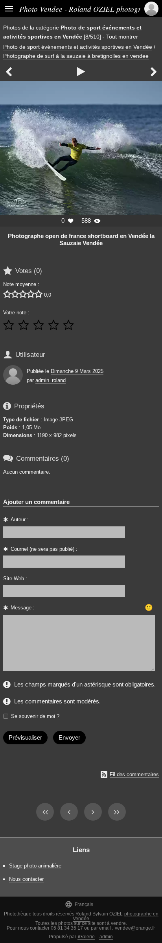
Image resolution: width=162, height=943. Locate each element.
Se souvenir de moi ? (35, 716)
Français (79, 904)
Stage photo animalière (35, 866)
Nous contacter (26, 879)
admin (106, 936)
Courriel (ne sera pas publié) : (44, 549)
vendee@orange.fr (135, 928)
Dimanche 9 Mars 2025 (77, 371)
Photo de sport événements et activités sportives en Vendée (77, 47)
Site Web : (15, 578)
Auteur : (20, 519)
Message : (23, 608)
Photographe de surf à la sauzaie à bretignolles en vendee (76, 56)
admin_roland (50, 380)
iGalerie (86, 936)
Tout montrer (122, 36)
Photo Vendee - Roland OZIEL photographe (87, 9)
